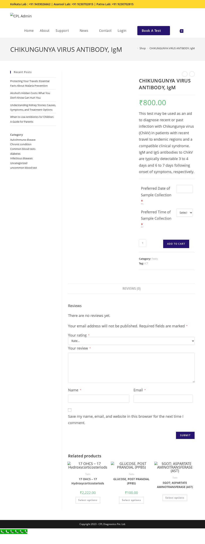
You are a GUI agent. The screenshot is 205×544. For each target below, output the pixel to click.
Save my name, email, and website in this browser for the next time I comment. (125, 419)
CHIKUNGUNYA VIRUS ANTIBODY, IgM (172, 48)
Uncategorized (18, 163)
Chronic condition (20, 144)
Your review (79, 348)
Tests (155, 258)
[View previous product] (185, 74)
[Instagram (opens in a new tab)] (182, 4)
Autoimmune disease (22, 139)
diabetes (15, 153)
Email (140, 390)
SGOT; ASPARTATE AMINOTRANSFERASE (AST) (175, 485)
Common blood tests (22, 149)
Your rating (78, 335)
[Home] (135, 48)
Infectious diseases (21, 158)
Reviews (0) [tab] (132, 288)
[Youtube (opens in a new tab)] (192, 4)
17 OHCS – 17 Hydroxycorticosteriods (87, 481)
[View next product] (192, 74)
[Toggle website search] (190, 30)
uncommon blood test (23, 167)
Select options (87, 500)
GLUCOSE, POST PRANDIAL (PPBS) (131, 481)
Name (74, 390)
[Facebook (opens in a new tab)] (176, 4)
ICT (146, 263)
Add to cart (176, 243)
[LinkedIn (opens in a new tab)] (187, 4)
